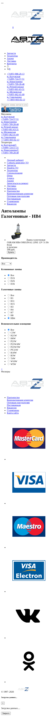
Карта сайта (13, 413)
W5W (13, 364)
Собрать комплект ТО (18, 163)
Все (12, 275)
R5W (13, 355)
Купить (11, 252)
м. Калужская (13, 76)
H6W (13, 338)
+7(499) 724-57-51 (15, 79)
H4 (12, 309)
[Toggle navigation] (2, 3)
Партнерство (13, 191)
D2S (13, 281)
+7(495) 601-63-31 (15, 89)
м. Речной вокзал (15, 87)
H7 (12, 312)
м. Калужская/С (9, 145)
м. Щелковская (14, 92)
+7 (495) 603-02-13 (16, 99)
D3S (13, 284)
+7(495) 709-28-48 (15, 84)
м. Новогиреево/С (10, 150)
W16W (14, 361)
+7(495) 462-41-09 (15, 94)
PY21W (14, 350)
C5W (13, 332)
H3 (12, 307)
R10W (14, 352)
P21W (13, 341)
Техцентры (12, 56)
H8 (12, 315)
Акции (10, 58)
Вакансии (12, 204)
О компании (13, 201)
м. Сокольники (14, 97)
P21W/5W (15, 347)
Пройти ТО (12, 168)
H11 (12, 301)
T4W (13, 358)
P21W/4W (15, 344)
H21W (14, 335)
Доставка (11, 61)
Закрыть (6, 713)
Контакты (12, 63)
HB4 (13, 318)
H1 (12, 298)
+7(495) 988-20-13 (15, 74)
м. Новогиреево (15, 81)
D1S (13, 278)
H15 (13, 304)
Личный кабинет (15, 160)
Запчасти (11, 53)
